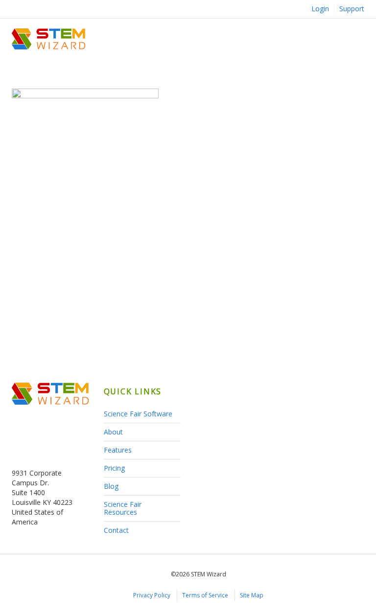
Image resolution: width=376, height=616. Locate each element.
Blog (111, 486)
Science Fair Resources (122, 508)
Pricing (114, 468)
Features (118, 450)
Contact (116, 530)
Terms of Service (205, 595)
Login (320, 8)
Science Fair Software (138, 413)
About (113, 431)
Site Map (251, 595)
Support (351, 8)
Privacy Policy (151, 595)
